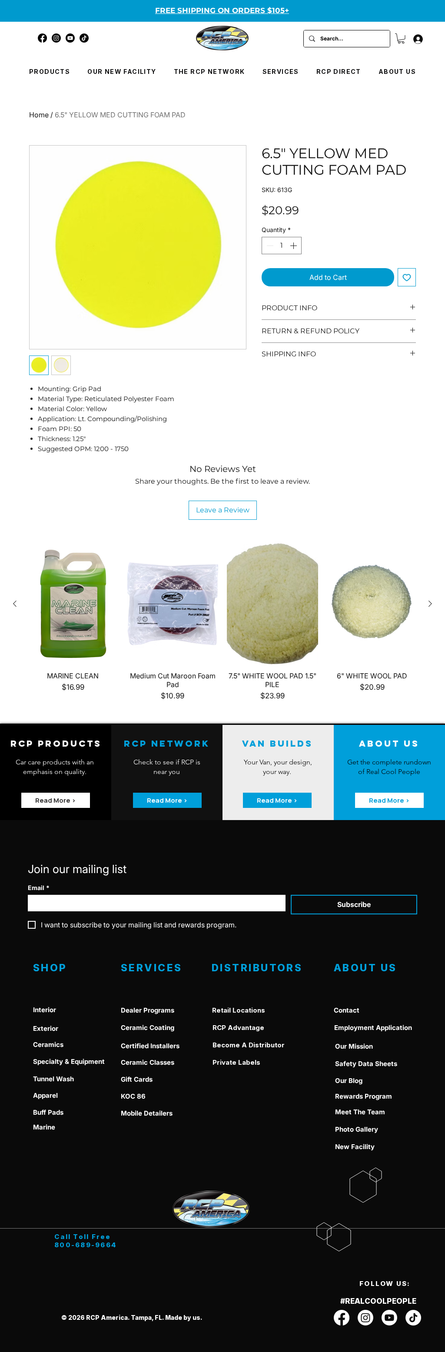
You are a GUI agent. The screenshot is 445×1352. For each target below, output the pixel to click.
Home (39, 114)
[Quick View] (73, 603)
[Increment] (294, 245)
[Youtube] (70, 38)
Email (39, 887)
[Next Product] (430, 603)
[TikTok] (84, 38)
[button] (401, 38)
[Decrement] (269, 245)
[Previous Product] (15, 603)
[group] (222, 622)
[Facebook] (42, 38)
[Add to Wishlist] (407, 277)
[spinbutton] (281, 245)
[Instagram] (56, 38)
